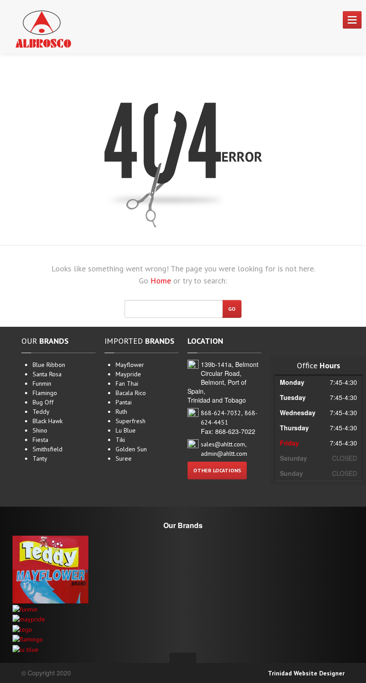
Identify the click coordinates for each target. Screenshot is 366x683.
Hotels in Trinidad (128, 472)
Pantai (124, 402)
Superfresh (131, 421)
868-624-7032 (221, 413)
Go (232, 308)
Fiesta (40, 440)
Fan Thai (127, 383)
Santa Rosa (47, 374)
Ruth (121, 412)
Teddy (41, 412)
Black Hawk (47, 421)
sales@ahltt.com (223, 444)
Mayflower (130, 365)
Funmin (42, 383)
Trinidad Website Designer (306, 673)
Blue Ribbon (49, 365)
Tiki (120, 440)
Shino (40, 430)
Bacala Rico (131, 393)
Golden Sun (131, 449)
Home (160, 280)
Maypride (128, 374)
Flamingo (45, 393)
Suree (124, 458)
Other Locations (217, 470)
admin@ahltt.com (224, 454)
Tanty (40, 458)
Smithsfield (47, 449)
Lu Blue (126, 430)
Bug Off (43, 402)
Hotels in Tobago (127, 485)
